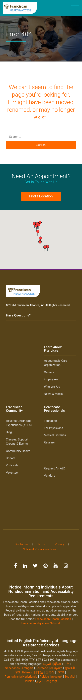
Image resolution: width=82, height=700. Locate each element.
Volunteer (12, 472)
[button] (45, 248)
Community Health (18, 451)
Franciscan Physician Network (41, 623)
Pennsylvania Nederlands (21, 676)
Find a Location (41, 196)
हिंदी (18, 672)
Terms (41, 544)
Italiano (27, 672)
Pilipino (29, 681)
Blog (9, 432)
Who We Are (52, 386)
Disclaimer (21, 544)
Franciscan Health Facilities (53, 619)
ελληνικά (56, 668)
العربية (47, 664)
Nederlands (12, 668)
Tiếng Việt (50, 681)
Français (27, 668)
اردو (39, 681)
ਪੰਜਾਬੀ (60, 672)
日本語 (38, 672)
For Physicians (53, 428)
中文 (66, 664)
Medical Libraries (55, 435)
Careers (49, 372)
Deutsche (42, 668)
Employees (51, 379)
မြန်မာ (57, 664)
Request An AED (54, 468)
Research (50, 442)
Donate (10, 458)
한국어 (49, 672)
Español (70, 676)
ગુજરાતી (70, 668)
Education (50, 421)
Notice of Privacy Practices (39, 549)
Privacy (59, 544)
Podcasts (12, 465)
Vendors (49, 475)
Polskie (44, 676)
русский (56, 676)
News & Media (53, 394)
